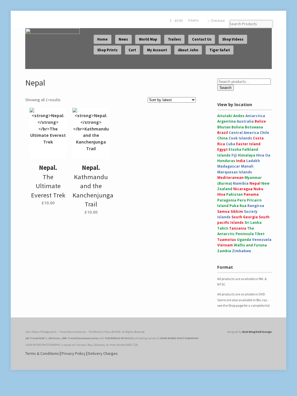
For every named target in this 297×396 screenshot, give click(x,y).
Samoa (223, 211)
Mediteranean (230, 177)
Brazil (222, 132)
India (240, 160)
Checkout (218, 20)
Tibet (260, 233)
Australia (245, 121)
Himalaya (246, 155)
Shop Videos (232, 39)
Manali (247, 166)
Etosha (235, 149)
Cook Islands (240, 138)
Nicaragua (243, 188)
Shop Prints (107, 50)
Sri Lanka (253, 222)
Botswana (254, 127)
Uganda (244, 239)
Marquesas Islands (234, 172)
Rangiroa (255, 205)
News (123, 39)
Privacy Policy (73, 353)
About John (188, 50)
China (222, 138)
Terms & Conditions (42, 353)
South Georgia (244, 217)
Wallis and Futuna (250, 245)
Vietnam (225, 245)
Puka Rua (238, 205)
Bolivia (237, 127)
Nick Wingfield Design (257, 332)
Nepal (254, 183)
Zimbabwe (241, 250)
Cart (132, 50)
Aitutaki (224, 115)
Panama (251, 194)
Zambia (224, 250)
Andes (239, 115)
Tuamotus (226, 239)
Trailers (174, 39)
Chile (264, 132)
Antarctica (255, 115)
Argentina (226, 121)
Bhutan (224, 127)
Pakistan (234, 194)
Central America (244, 132)
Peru (241, 200)
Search (225, 88)
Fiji (234, 155)
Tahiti (222, 228)
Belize (260, 121)
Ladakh (253, 160)
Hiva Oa (263, 155)
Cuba (230, 143)
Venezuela (261, 239)
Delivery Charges (103, 353)
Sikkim (237, 211)
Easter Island (248, 143)
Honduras (226, 160)
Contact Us (201, 39)
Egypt (222, 149)
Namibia (241, 183)
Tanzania (237, 228)
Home (102, 39)
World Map (148, 39)
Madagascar (228, 166)
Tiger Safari (219, 50)
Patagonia (226, 200)
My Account (157, 50)
